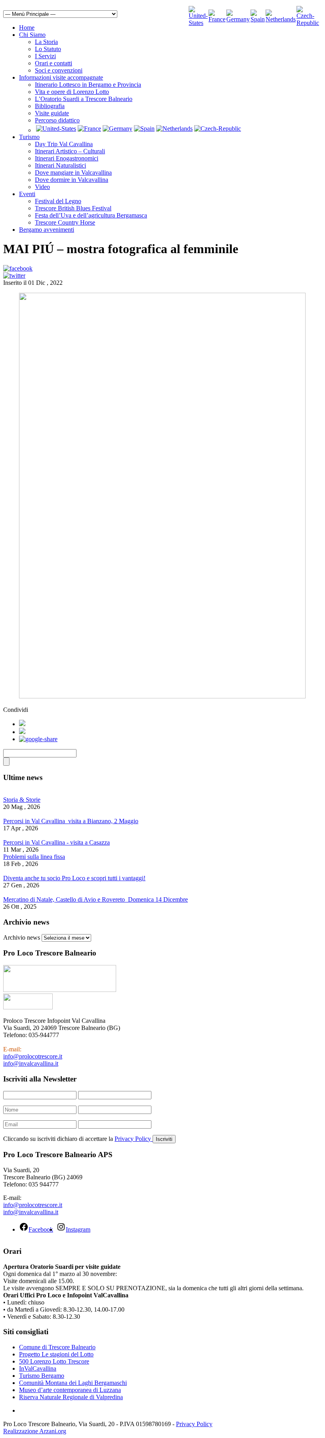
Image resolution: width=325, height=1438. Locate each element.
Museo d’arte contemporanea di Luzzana (70, 1390)
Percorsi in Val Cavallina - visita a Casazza (56, 842)
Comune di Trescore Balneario (57, 1347)
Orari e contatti (53, 63)
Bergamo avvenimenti (46, 229)
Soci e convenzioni (58, 70)
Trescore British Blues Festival (73, 208)
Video (42, 186)
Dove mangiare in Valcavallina (73, 172)
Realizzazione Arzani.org (34, 1431)
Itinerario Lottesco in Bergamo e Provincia (88, 84)
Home (26, 27)
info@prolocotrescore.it (32, 1056)
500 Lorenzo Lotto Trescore (54, 1361)
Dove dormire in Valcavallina (71, 179)
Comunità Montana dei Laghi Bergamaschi (73, 1382)
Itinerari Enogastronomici (66, 158)
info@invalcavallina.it (30, 1063)
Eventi (27, 194)
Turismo (29, 137)
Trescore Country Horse (65, 222)
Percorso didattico (57, 120)
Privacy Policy (134, 1138)
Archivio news (21, 937)
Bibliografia (50, 106)
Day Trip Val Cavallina (64, 144)
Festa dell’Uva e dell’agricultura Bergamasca (91, 215)
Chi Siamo (32, 34)
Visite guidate (52, 113)
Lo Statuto (48, 49)
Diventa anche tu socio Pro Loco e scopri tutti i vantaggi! (74, 878)
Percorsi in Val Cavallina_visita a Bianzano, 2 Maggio (70, 821)
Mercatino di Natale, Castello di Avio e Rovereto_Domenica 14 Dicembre (95, 899)
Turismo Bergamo (41, 1375)
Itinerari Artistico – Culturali (70, 151)
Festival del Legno (58, 201)
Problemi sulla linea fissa (34, 856)
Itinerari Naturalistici (60, 165)
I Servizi (45, 56)
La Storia (46, 41)
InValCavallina (37, 1368)
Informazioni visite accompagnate (61, 77)
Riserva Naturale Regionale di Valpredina (71, 1397)
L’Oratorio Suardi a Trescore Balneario (83, 98)
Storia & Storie (21, 799)
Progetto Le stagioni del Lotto (56, 1354)
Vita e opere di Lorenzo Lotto (72, 91)
